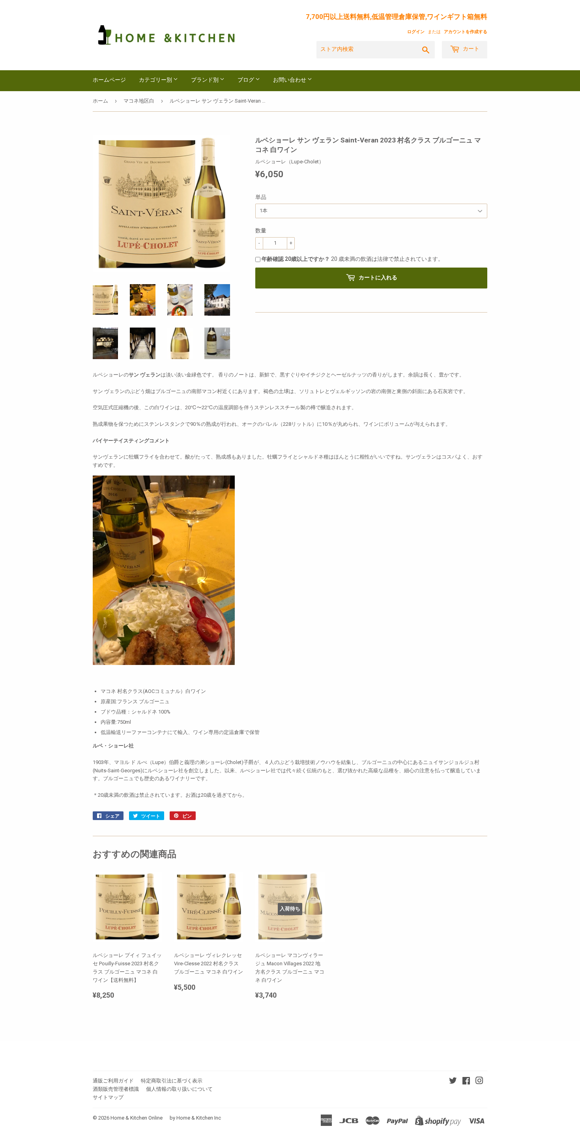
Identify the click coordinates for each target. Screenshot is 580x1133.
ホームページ (109, 80)
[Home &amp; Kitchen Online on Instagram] (479, 1082)
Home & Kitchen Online (136, 1118)
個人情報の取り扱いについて (179, 1089)
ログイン (416, 31)
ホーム (100, 101)
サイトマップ (108, 1097)
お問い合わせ (290, 80)
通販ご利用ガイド (113, 1081)
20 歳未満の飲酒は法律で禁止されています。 (352, 259)
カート (470, 49)
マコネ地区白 (138, 101)
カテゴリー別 (156, 80)
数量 (260, 230)
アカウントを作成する (465, 31)
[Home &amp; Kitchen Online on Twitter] (453, 1082)
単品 (260, 197)
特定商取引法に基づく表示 (171, 1081)
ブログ (246, 80)
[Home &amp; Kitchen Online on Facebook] (466, 1082)
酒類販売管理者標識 (116, 1089)
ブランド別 (205, 80)
